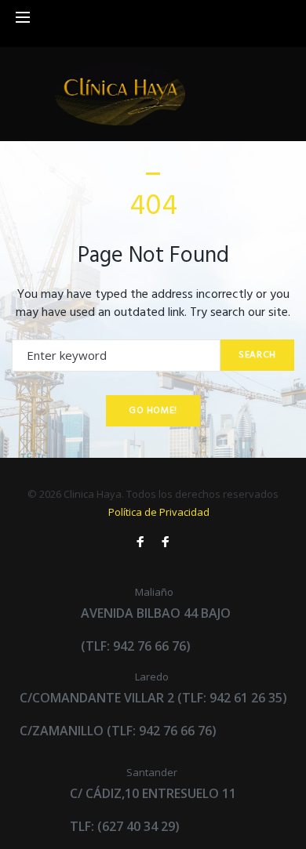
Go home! (153, 411)
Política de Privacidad (158, 512)
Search (257, 355)
